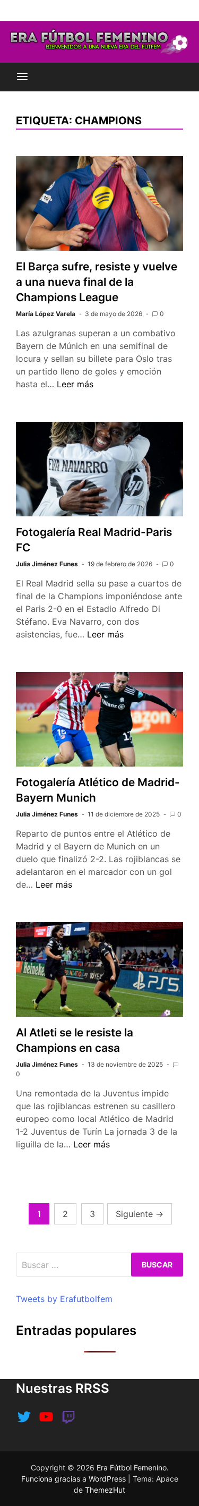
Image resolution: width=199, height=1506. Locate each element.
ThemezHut (105, 1489)
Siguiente (139, 1214)
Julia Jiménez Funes (47, 564)
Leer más (75, 384)
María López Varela (45, 314)
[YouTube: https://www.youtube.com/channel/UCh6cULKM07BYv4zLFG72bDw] (46, 1417)
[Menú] (22, 77)
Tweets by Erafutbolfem (64, 1299)
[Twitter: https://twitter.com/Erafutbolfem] (24, 1417)
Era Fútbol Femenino (132, 1467)
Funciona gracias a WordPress (74, 1478)
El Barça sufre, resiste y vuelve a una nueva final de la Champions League (96, 282)
